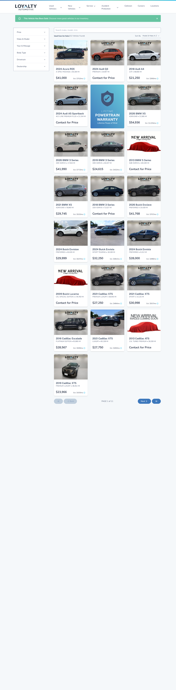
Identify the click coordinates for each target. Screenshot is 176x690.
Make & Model (23, 39)
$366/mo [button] (151, 78)
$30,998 (134, 303)
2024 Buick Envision (67, 249)
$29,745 (61, 214)
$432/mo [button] (115, 170)
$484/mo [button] (115, 303)
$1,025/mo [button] (150, 123)
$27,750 (97, 347)
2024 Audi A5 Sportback (70, 113)
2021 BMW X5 (64, 204)
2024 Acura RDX (65, 69)
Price (19, 32)
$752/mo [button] (78, 78)
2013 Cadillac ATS (139, 338)
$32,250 (97, 258)
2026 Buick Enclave (140, 204)
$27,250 (97, 303)
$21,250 (134, 78)
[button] (71, 44)
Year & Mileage (23, 46)
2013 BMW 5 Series (140, 160)
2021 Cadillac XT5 (102, 293)
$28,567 (61, 347)
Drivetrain (21, 59)
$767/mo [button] (151, 214)
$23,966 (61, 392)
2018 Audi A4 (136, 69)
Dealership (21, 66)
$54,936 (134, 122)
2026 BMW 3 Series (67, 160)
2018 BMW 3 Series (103, 204)
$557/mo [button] (151, 303)
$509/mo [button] (78, 348)
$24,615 (97, 169)
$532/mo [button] (78, 214)
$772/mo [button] (78, 170)
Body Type (21, 52)
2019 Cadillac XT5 (66, 383)
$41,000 (61, 78)
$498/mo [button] (151, 259)
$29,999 (61, 258)
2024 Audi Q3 (100, 69)
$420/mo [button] (78, 393)
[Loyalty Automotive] (27, 7)
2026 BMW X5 (137, 113)
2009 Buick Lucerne (67, 293)
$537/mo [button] (78, 259)
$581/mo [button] (115, 259)
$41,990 (61, 169)
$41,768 (134, 214)
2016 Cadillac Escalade (69, 338)
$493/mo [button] (115, 348)
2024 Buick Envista (103, 249)
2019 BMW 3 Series (103, 160)
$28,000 (134, 258)
